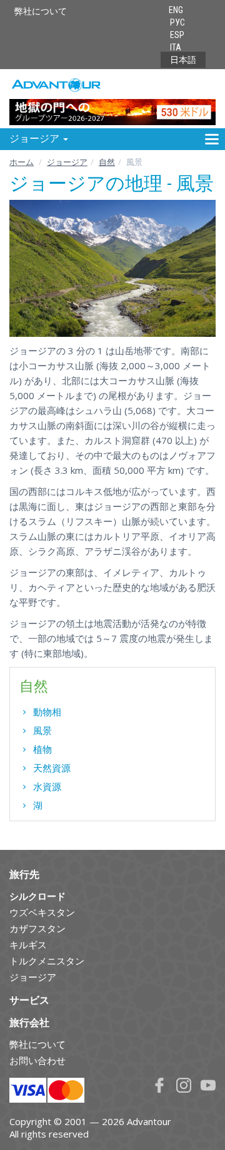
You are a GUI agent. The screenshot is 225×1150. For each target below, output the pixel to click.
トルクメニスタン (46, 960)
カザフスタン (37, 928)
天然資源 (52, 767)
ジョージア (67, 161)
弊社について (40, 11)
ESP (177, 35)
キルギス (28, 944)
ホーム (21, 161)
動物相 (47, 711)
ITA (175, 47)
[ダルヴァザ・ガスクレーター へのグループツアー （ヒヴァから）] (112, 98)
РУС (177, 22)
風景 (42, 730)
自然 (107, 161)
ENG (176, 10)
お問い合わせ (37, 1060)
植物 (42, 749)
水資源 (47, 786)
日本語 (183, 60)
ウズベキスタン (42, 912)
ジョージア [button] (35, 138)
